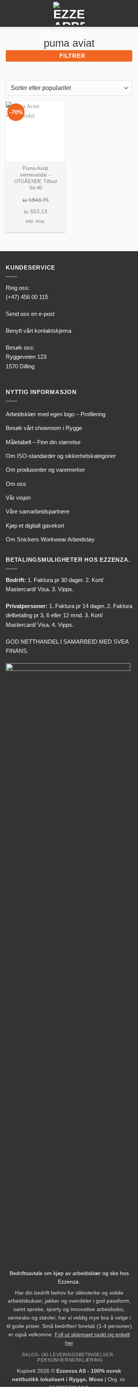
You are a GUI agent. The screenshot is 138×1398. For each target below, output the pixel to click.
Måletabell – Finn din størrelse (43, 442)
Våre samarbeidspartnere (37, 511)
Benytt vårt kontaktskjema (38, 330)
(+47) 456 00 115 (27, 297)
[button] (10, 13)
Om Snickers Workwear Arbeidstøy (50, 539)
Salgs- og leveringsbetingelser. (68, 1354)
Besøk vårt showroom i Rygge (44, 428)
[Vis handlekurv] (128, 13)
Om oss (16, 484)
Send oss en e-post (30, 314)
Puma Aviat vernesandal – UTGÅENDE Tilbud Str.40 (35, 177)
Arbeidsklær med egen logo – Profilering (55, 414)
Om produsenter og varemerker (45, 469)
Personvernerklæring (69, 1359)
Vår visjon (18, 497)
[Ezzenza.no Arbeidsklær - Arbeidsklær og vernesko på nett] (69, 13)
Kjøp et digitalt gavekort (35, 525)
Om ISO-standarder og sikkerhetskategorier (61, 456)
